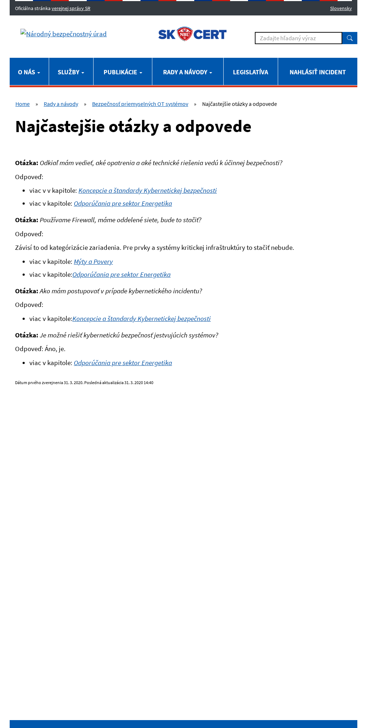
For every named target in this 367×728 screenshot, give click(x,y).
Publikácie (121, 72)
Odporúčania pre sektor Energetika (121, 274)
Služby (69, 72)
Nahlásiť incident (318, 72)
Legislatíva (250, 72)
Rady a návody (186, 72)
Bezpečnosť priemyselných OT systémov (140, 103)
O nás (27, 72)
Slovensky (341, 8)
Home (22, 103)
